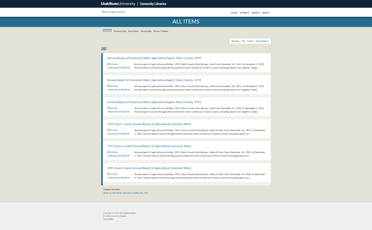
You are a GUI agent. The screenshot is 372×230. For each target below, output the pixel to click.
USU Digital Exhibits (127, 213)
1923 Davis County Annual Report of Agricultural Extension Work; (149, 146)
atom (105, 193)
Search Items (133, 31)
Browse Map (146, 31)
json (129, 193)
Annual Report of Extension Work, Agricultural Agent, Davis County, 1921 (154, 102)
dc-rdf (112, 193)
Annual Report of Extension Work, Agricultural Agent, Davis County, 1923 (154, 58)
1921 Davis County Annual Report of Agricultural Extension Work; (149, 168)
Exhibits (244, 13)
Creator (250, 41)
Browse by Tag (120, 31)
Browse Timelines (161, 31)
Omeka (123, 216)
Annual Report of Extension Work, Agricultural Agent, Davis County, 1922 (154, 80)
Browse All (107, 31)
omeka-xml (137, 193)
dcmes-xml (121, 193)
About (266, 13)
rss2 (146, 193)
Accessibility (108, 219)
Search (256, 13)
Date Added (261, 41)
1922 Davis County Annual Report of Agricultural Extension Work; (149, 124)
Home (234, 13)
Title (243, 41)
